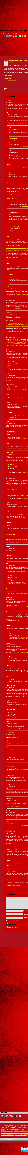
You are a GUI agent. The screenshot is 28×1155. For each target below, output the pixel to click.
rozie (7, 511)
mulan (7, 443)
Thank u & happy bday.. (21, 448)
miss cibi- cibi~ (20, 331)
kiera (7, 298)
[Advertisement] (14, 14)
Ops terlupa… (9, 88)
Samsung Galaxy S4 (20, 1133)
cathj (7, 421)
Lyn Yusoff (9, 597)
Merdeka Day (10, 1131)
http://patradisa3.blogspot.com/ (13, 245)
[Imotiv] (20, 36)
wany (8, 164)
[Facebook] (9, 36)
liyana (7, 563)
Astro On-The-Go (19, 1125)
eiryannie (8, 643)
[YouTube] (13, 36)
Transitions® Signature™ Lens (14, 1135)
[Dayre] (22, 36)
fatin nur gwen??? (22, 638)
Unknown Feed (9, 1139)
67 (10, 78)
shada (7, 236)
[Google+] (11, 36)
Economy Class (20, 1127)
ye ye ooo (17, 620)
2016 (2, 1125)
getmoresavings (14, 1129)
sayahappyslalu (10, 534)
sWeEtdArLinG (8, 75)
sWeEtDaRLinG (13, 138)
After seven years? (20, 258)
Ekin (7, 336)
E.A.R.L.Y (17, 426)
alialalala (8, 312)
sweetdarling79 (14, 227)
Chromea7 (12, 1127)
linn (7, 611)
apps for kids (7, 1125)
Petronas (19, 1131)
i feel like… (17, 308)
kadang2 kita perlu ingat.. (21, 571)
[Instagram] (16, 36)
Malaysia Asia (10, 732)
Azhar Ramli (9, 452)
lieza (7, 588)
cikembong (9, 100)
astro (12, 1125)
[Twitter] (7, 36)
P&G (15, 1131)
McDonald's (4, 1131)
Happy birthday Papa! (20, 517)
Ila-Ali (7, 286)
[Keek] (18, 36)
